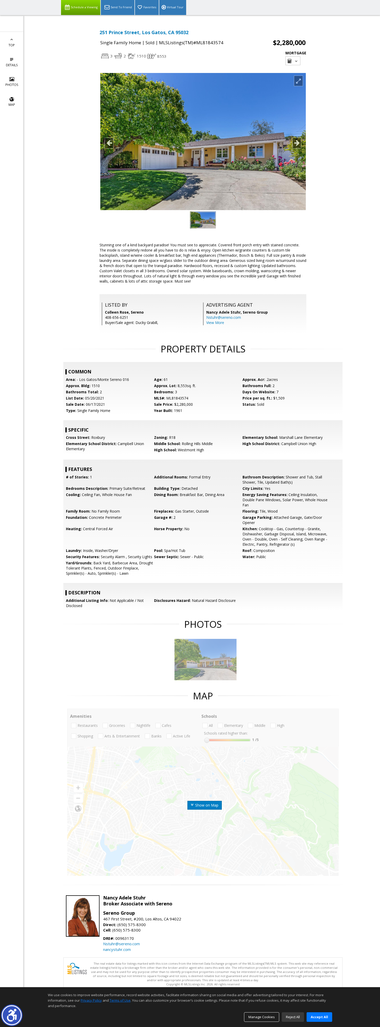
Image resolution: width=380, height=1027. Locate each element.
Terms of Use (120, 1000)
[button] (12, 1015)
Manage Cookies (261, 1017)
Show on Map (206, 805)
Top (12, 45)
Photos (11, 85)
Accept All (319, 1017)
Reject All (293, 1017)
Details (12, 65)
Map (12, 104)
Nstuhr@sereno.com (223, 317)
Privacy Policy (91, 1000)
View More (215, 322)
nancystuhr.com (117, 949)
